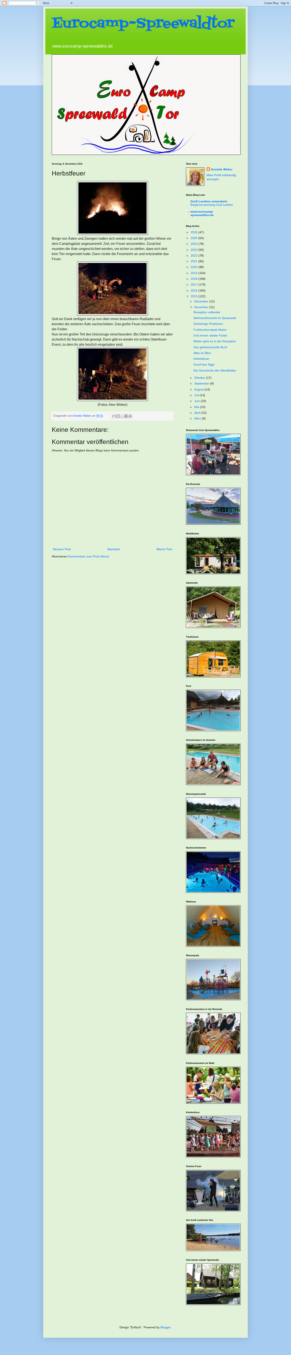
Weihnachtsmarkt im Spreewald (214, 318)
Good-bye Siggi (203, 364)
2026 (194, 232)
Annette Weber (221, 169)
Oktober (200, 377)
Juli (197, 395)
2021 (194, 261)
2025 (194, 238)
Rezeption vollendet (206, 312)
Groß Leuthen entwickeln (208, 201)
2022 (194, 255)
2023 (194, 249)
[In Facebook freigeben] (126, 416)
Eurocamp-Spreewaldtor (143, 23)
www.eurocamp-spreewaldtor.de (202, 213)
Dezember (201, 301)
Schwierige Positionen (208, 323)
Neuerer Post (62, 549)
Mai (197, 407)
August (199, 389)
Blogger (165, 1327)
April (197, 412)
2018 (194, 278)
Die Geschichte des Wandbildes (214, 370)
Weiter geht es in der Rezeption (214, 341)
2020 (194, 267)
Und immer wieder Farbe (210, 335)
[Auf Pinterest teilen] (130, 416)
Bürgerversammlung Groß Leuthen (211, 204)
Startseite (113, 549)
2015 (194, 296)
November (201, 307)
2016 (194, 290)
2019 (194, 273)
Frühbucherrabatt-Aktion (209, 329)
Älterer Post (164, 549)
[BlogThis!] (118, 416)
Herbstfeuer (201, 358)
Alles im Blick (202, 353)
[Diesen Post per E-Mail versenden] (114, 416)
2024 (194, 243)
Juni (197, 401)
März (198, 418)
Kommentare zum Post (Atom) (88, 556)
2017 (194, 284)
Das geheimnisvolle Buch (210, 347)
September (202, 383)
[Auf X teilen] (122, 416)
